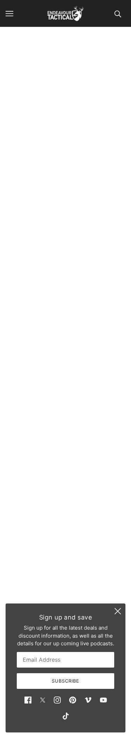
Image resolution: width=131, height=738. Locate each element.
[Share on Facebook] (10, 364)
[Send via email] (55, 364)
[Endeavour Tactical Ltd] (65, 13)
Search (65, 539)
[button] (70, 364)
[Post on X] (25, 364)
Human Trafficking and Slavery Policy (65, 592)
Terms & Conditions (65, 571)
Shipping (65, 561)
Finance (65, 550)
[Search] (117, 13)
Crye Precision (65, 183)
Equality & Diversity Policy (66, 582)
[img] (28, 700)
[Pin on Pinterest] (40, 364)
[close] (117, 611)
